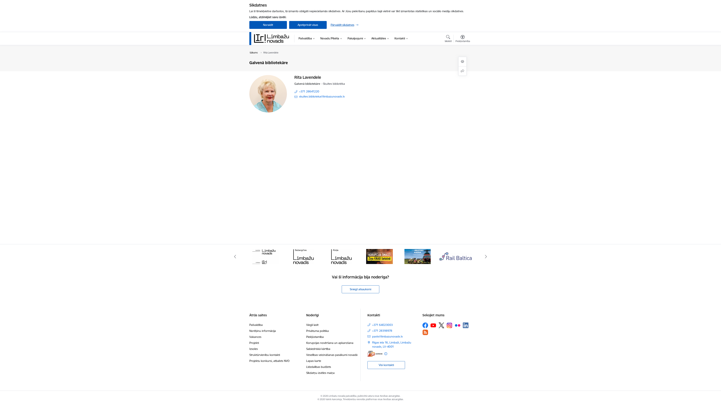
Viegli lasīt (312, 325)
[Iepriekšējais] (235, 256)
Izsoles (253, 349)
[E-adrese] (374, 354)
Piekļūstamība (315, 337)
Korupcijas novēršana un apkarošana (329, 343)
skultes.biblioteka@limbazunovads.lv (322, 96)
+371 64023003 (382, 325)
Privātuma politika (317, 331)
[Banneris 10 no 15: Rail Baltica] (455, 256)
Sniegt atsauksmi (360, 289)
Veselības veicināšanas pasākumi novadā (331, 355)
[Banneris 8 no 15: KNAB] (379, 256)
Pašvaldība (256, 325)
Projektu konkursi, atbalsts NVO (269, 361)
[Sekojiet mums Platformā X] (441, 325)
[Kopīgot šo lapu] (462, 71)
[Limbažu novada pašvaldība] (273, 38)
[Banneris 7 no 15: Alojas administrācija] (341, 256)
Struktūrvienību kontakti (264, 355)
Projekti (254, 343)
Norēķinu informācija (262, 331)
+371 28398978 (382, 330)
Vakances (255, 337)
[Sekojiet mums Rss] (425, 332)
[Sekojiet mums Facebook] (425, 325)
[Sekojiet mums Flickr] (457, 325)
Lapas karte (313, 361)
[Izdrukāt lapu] (462, 61)
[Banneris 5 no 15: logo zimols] (265, 256)
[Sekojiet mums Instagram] (449, 325)
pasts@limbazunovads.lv (387, 336)
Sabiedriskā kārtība (318, 349)
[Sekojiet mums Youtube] (433, 325)
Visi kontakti (386, 365)
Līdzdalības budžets (318, 367)
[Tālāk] (486, 256)
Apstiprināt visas (308, 25)
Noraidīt (268, 25)
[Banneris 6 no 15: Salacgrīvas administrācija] (303, 256)
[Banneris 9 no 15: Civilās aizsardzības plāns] (417, 256)
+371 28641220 (309, 91)
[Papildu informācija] (385, 353)
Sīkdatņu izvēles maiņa (320, 373)
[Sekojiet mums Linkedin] (465, 325)
